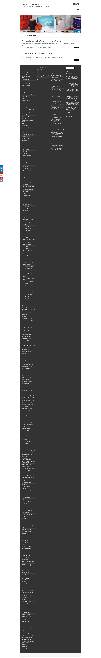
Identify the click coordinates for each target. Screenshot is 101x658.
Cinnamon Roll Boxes (26, 200)
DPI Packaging (24, 316)
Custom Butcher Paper (26, 242)
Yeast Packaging (25, 648)
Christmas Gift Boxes (70, 82)
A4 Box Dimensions (25, 79)
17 (43, 73)
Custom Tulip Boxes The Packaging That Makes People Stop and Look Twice (57, 133)
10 (43, 72)
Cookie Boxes (24, 210)
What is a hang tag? (25, 623)
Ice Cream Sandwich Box (26, 408)
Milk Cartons (24, 448)
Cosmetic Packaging (74, 85)
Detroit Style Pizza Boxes (26, 303)
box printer (24, 123)
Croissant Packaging (25, 226)
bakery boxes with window (27, 90)
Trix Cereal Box (24, 586)
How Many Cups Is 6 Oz (26, 390)
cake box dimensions (25, 140)
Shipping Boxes (24, 518)
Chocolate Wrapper (25, 191)
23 (41, 75)
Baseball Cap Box (25, 96)
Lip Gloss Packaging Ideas (26, 431)
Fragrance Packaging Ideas (27, 341)
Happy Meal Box (25, 375)
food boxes (68, 103)
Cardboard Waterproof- (26, 162)
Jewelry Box (24, 418)
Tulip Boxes (24, 588)
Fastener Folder (25, 332)
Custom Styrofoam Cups (26, 288)
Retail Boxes (73, 110)
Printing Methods (25, 503)
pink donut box (24, 484)
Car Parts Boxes (25, 157)
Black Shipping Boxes (26, 105)
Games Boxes (24, 355)
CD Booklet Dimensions (26, 168)
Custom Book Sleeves (26, 237)
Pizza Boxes (24, 488)
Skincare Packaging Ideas (26, 529)
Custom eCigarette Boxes (72, 93)
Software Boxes (25, 538)
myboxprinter (71, 107)
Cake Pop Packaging (25, 143)
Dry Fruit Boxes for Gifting (27, 320)
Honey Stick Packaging (26, 383)
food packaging (73, 103)
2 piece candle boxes (25, 74)
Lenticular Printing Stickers (27, 424)
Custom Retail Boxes (72, 101)
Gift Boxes (24, 358)
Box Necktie (24, 118)
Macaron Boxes (25, 439)
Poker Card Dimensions (26, 493)
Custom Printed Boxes (45, 59)
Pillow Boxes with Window (27, 482)
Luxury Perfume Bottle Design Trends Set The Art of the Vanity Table (57, 76)
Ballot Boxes (24, 92)
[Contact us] (1, 180)
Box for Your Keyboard (26, 116)
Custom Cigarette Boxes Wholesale (72, 91)
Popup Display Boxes (26, 497)
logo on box (24, 435)
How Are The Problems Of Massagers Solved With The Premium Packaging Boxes (56, 85)
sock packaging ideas (25, 535)
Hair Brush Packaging (26, 370)
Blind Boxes (24, 107)
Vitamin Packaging (25, 603)
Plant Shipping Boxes (26, 490)
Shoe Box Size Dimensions (26, 521)
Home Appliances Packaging (27, 381)
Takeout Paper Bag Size (26, 548)
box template (24, 125)
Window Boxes (24, 644)
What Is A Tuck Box (25, 626)
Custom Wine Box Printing (27, 300)
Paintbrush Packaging (26, 470)
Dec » (40, 79)
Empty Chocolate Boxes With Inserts (28, 327)
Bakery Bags (24, 87)
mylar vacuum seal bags (26, 454)
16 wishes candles (25, 72)
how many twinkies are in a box (27, 395)
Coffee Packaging (25, 206)
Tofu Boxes (24, 576)
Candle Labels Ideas (25, 149)
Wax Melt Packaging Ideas (26, 608)
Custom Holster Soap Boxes (27, 262)
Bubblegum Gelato (25, 132)
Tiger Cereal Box (25, 570)
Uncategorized (24, 597)
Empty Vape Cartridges (26, 330)
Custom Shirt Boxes (25, 283)
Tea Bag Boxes (24, 551)
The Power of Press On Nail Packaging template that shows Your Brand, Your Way (28, 565)
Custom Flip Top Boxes (26, 255)
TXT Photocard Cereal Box (27, 590)
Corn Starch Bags (25, 215)
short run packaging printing (27, 525)
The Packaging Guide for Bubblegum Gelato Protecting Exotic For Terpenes (57, 95)
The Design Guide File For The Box (28, 561)
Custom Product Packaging (46, 47)
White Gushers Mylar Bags (27, 635)
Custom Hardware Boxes (26, 260)
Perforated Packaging (26, 475)
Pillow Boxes (24, 480)
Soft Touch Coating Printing (27, 536)
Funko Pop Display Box (26, 349)
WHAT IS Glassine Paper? (26, 628)
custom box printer (71, 88)
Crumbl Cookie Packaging (26, 230)
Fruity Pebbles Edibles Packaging (28, 345)
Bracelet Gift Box (25, 127)
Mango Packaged (25, 443)
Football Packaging (25, 340)
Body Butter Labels (25, 112)
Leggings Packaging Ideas (26, 422)
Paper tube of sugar (25, 471)
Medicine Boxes (25, 445)
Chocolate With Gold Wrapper (27, 189)
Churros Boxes (24, 197)
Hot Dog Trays (24, 387)
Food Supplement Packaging (27, 338)
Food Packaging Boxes (26, 336)
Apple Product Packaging (26, 85)
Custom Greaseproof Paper (27, 258)
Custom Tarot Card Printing (27, 294)
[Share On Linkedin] (1, 170)
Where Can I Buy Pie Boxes (27, 633)
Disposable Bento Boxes (26, 314)
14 (37, 73)
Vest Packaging (24, 599)
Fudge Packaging (25, 347)
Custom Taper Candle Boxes (27, 292)
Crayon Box (24, 224)
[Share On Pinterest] (1, 173)
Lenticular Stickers (25, 426)
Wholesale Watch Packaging (27, 639)
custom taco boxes (25, 290)
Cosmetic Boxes (25, 217)
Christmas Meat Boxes (26, 195)
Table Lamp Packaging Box (26, 546)
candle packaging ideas (26, 151)
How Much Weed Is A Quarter (27, 400)
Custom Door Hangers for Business (28, 252)
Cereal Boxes (24, 172)
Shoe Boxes (24, 523)
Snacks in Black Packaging (26, 531)
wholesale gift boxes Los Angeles (28, 637)
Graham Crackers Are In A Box (27, 364)
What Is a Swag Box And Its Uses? (57, 145)
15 (39, 73)
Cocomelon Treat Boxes (26, 204)
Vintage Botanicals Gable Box (27, 601)
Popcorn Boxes (24, 495)
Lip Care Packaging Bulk (26, 430)
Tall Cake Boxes (24, 550)
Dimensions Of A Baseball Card (27, 307)
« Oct (37, 79)
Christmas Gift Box (70, 81)
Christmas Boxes (25, 193)
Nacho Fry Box (24, 456)
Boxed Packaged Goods (73, 75)
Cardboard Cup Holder (26, 160)
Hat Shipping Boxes (25, 379)
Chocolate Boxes (25, 184)
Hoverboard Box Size (26, 388)
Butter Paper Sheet (25, 136)
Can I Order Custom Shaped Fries (28, 145)
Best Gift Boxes (70, 74)
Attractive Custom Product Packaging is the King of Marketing (42, 41)
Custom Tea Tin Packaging (26, 296)
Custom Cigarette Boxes (26, 248)
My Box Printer (26, 47)
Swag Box (23, 544)
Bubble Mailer (24, 130)
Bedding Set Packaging (26, 102)
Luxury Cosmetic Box (26, 437)
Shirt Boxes (24, 520)
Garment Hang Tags (25, 356)
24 (43, 75)
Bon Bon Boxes (24, 114)
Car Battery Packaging (26, 155)
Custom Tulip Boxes (25, 298)
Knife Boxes (24, 420)
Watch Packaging (25, 605)
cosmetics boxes (69, 86)
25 (45, 75)
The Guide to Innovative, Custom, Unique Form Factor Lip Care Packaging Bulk (57, 90)
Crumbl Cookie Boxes (26, 228)
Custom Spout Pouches (26, 286)
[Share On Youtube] (1, 178)
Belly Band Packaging (26, 103)
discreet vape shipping (26, 312)
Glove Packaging (25, 362)
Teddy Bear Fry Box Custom (27, 555)
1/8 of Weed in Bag (25, 70)
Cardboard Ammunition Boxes (27, 158)
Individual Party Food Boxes (27, 411)
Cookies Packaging (25, 213)
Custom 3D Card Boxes (26, 233)
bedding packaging (25, 100)
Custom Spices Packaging (26, 285)
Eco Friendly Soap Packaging (27, 323)
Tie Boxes (23, 568)
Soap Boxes (24, 533)
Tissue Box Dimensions (26, 572)
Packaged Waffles (25, 466)
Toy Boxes (24, 583)
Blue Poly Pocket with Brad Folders (28, 109)
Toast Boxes (24, 574)
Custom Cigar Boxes (25, 246)
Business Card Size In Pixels (27, 134)
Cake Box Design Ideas (26, 138)
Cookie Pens (24, 212)
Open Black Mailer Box (26, 464)
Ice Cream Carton (25, 406)
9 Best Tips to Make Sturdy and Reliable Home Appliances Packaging (56, 149)
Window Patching (25, 646)
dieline (23, 305)
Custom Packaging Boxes (26, 268)
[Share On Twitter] (1, 168)
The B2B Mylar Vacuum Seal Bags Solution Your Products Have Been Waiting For (57, 108)
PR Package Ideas (25, 499)
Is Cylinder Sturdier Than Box (27, 413)
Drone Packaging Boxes (26, 318)
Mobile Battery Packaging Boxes (28, 450)
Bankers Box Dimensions (26, 94)
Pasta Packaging (25, 473)
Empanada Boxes (25, 325)
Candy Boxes (24, 153)
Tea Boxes (23, 553)
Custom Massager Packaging (27, 266)
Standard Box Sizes (25, 540)
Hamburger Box (25, 373)
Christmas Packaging (70, 84)
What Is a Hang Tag (25, 621)
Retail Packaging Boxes (26, 508)
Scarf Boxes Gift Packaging (27, 514)
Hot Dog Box (24, 385)
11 (45, 72)
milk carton (24, 446)
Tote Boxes (24, 581)
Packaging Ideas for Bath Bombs (27, 468)
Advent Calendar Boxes (26, 83)
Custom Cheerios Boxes (26, 244)
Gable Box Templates (25, 351)
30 (41, 76)
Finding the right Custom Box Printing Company (37, 53)
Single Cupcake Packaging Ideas (27, 527)
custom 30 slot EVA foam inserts (28, 232)
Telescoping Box (25, 557)
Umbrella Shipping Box (26, 595)
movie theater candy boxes (27, 452)
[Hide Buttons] (0, 182)
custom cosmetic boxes (70, 92)
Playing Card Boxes (25, 491)
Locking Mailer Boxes (26, 433)
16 (41, 73)
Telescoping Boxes (25, 559)
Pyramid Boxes (24, 505)
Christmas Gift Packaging (71, 83)
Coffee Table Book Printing (27, 208)
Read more (76, 47)
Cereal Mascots (25, 173)
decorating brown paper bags (27, 302)
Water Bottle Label (25, 606)
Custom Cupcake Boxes (26, 250)
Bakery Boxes (24, 88)
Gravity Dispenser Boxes (26, 366)
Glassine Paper (24, 360)
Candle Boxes (24, 147)
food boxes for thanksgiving (27, 334)
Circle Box (24, 202)
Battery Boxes (24, 98)
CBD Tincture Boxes (25, 166)
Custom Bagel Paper (25, 235)
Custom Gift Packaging (26, 257)
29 (39, 76)
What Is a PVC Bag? (25, 625)
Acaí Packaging (24, 81)
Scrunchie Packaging (25, 516)
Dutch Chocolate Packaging (27, 321)
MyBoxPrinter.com (30, 4)
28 (37, 76)
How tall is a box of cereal (26, 402)
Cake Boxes (24, 142)
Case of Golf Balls (25, 164)
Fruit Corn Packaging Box (26, 343)
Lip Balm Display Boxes (26, 428)
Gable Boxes (24, 353)
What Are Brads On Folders (27, 614)
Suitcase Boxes (24, 542)
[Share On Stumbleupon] (1, 175)
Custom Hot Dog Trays (26, 264)
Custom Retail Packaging (74, 102)
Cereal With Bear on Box (26, 175)
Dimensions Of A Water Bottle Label (28, 309)
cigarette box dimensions (26, 198)
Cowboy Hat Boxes (25, 222)
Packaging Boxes (71, 109)
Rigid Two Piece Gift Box (26, 510)
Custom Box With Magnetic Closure (28, 239)
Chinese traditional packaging (27, 182)
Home (78, 9)
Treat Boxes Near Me (25, 585)
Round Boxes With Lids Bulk (27, 512)
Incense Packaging (25, 410)
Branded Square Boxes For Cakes (28, 128)
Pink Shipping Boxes (25, 486)
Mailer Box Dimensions (26, 441)
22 (39, 75)
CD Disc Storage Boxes (26, 170)
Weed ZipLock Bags (25, 612)
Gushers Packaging (25, 368)
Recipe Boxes (24, 506)
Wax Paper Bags (25, 610)
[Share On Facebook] (1, 165)
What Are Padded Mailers (26, 616)
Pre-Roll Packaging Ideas (26, 501)
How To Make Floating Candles (27, 404)
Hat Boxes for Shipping (26, 377)
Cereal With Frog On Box (26, 177)
